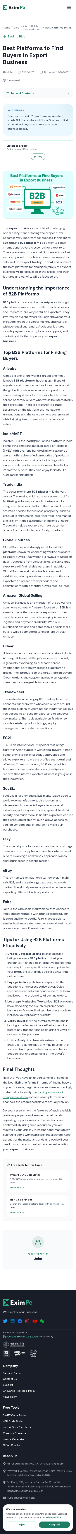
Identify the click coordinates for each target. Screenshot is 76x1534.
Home (6, 27)
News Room (10, 1396)
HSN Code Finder (13, 1421)
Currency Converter (15, 1433)
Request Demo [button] (12, 1373)
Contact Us (10, 1378)
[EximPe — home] (14, 7)
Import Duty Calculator (17, 1427)
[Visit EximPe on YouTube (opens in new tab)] (34, 1321)
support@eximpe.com (21, 1497)
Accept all (54, 1524)
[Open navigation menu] (69, 7)
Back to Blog (16, 36)
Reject (21, 1524)
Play (40, 156)
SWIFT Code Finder (14, 1415)
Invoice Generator (14, 1439)
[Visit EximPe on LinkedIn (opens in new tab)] (12, 1321)
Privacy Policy (53, 1517)
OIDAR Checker (12, 1445)
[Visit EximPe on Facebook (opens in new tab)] (20, 1321)
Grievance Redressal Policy (19, 1390)
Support (8, 1384)
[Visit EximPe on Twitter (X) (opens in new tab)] (5, 1321)
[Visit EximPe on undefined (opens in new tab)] (42, 1321)
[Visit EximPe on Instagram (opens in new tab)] (27, 1321)
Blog (16, 27)
